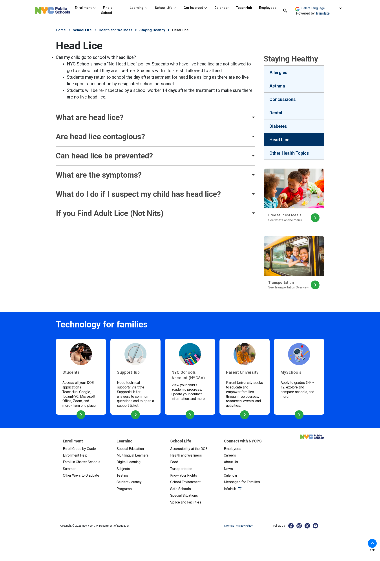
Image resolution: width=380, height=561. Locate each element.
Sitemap (229, 525)
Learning (137, 8)
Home (61, 30)
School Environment (185, 482)
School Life (164, 8)
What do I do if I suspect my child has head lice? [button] (138, 194)
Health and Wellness (115, 30)
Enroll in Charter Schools (81, 462)
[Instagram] (299, 526)
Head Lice (279, 139)
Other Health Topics (289, 153)
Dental (275, 112)
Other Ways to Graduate (81, 475)
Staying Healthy (152, 30)
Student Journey (129, 482)
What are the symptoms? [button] (99, 175)
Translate (323, 13)
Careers (230, 455)
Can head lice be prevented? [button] (104, 155)
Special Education (130, 449)
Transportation (181, 469)
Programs (124, 489)
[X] (308, 526)
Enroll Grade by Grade (79, 449)
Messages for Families (242, 482)
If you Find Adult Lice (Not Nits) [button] (110, 213)
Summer (69, 469)
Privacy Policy (244, 525)
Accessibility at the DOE (188, 449)
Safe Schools (180, 489)
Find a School (106, 10)
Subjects (123, 469)
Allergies (278, 72)
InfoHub (247, 489)
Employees (267, 8)
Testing (122, 475)
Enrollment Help (75, 455)
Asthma (277, 86)
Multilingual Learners (133, 455)
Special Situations (184, 495)
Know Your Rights (183, 475)
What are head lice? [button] (90, 117)
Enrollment (84, 8)
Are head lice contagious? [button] (100, 136)
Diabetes (278, 126)
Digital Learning (129, 462)
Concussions (282, 99)
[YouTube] (316, 526)
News (228, 469)
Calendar (221, 8)
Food (174, 462)
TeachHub (244, 8)
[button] (372, 543)
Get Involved (194, 8)
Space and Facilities (185, 502)
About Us (231, 462)
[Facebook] (291, 526)
